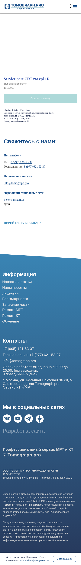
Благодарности (15, 299)
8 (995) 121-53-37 (21, 162)
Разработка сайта (24, 431)
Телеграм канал (14, 199)
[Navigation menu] (75, 6)
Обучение (10, 321)
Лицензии (10, 293)
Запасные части (16, 304)
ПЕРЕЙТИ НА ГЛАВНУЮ (22, 222)
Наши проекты (14, 288)
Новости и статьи (17, 282)
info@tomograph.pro (16, 183)
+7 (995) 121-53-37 (18, 349)
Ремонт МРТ (12, 310)
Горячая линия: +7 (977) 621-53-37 (32, 355)
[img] (7, 418)
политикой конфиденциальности (34, 560)
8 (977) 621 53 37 (34, 166)
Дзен (7, 204)
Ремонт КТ (11, 316)
